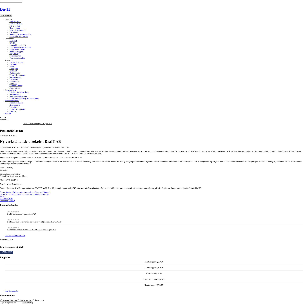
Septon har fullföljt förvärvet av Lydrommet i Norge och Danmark (24, 194)
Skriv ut (3, 196)
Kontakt (8, 113)
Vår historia (13, 32)
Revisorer (13, 64)
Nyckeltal (13, 71)
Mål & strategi (14, 26)
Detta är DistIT (15, 22)
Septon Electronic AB (17, 45)
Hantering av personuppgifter (20, 34)
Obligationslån (14, 73)
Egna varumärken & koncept (20, 47)
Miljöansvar (13, 54)
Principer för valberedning (19, 92)
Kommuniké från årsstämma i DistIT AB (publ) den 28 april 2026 (31, 230)
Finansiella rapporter (17, 75)
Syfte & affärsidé (15, 24)
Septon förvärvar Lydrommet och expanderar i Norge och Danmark (25, 192)
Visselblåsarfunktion (17, 58)
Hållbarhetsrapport (16, 52)
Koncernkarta (14, 28)
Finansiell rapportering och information (24, 99)
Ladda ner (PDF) (6, 199)
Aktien (12, 66)
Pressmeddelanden (12, 101)
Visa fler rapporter (11, 291)
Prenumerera (14, 107)
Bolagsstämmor (15, 77)
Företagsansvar (15, 56)
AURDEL (13, 41)
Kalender (12, 111)
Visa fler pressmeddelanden (15, 236)
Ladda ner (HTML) (7, 201)
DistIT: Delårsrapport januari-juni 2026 (37, 124)
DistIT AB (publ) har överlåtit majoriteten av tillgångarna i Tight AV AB (34, 222)
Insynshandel (14, 81)
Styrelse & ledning (16, 62)
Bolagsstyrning (10, 90)
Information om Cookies (18, 37)
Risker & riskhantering (17, 30)
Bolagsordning (14, 94)
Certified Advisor (15, 86)
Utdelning (13, 84)
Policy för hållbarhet (17, 49)
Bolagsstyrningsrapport (18, 96)
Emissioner (13, 79)
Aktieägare (13, 69)
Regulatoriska (14, 105)
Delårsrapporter (26, 300)
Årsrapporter (39, 300)
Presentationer (14, 88)
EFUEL (12, 43)
